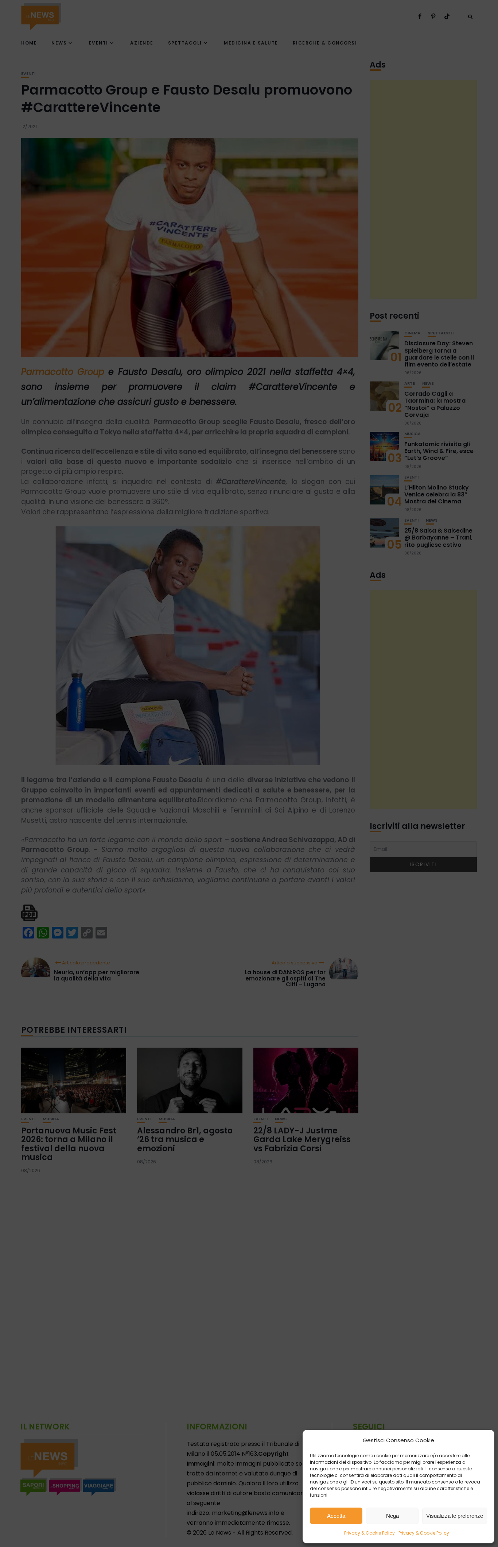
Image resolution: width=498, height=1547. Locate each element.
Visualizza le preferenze (454, 1516)
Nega (392, 1516)
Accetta (336, 1516)
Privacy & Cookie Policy (369, 1533)
